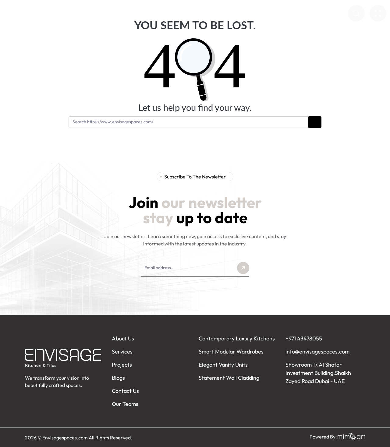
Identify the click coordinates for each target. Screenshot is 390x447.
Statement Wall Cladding (229, 377)
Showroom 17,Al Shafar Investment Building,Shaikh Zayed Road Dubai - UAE (318, 373)
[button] (356, 13)
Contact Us (304, 13)
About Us (107, 13)
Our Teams (125, 403)
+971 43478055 (303, 338)
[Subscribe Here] (243, 268)
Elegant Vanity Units (223, 364)
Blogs (276, 13)
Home (80, 13)
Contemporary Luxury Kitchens (237, 338)
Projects (250, 13)
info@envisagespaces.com (317, 351)
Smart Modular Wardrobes (231, 351)
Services (136, 13)
